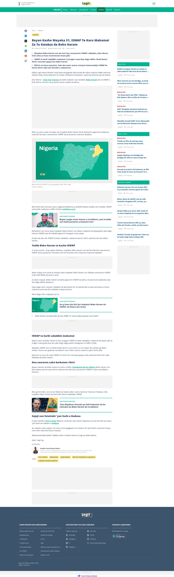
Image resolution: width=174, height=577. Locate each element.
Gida (33, 30)
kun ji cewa (51, 421)
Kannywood (83, 10)
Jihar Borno (65, 457)
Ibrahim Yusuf (57, 48)
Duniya (93, 10)
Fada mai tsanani (51, 80)
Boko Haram (91, 80)
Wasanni (73, 10)
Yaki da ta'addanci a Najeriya (84, 457)
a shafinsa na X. (68, 209)
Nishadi (109, 10)
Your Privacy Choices (89, 576)
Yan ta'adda (42, 457)
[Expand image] (110, 140)
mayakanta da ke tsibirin (84, 367)
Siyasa (65, 10)
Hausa (57, 9)
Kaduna (55, 423)
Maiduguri (54, 457)
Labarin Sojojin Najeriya (47, 461)
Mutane (117, 10)
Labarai (101, 10)
